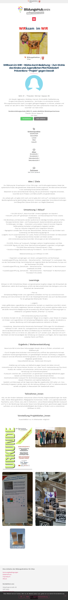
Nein (27, 597)
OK (21, 597)
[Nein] (65, 595)
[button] (34, 19)
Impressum (6, 576)
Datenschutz (7, 574)
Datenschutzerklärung (40, 597)
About (5, 579)
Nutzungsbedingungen (10, 572)
